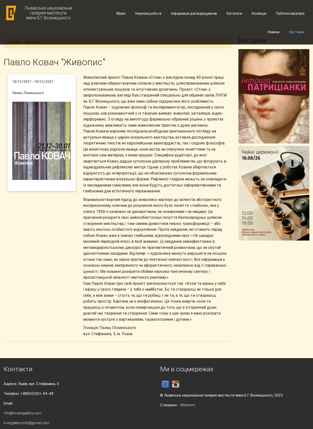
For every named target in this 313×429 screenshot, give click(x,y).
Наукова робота (148, 13)
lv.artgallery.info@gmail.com (26, 422)
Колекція (259, 13)
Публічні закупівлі (290, 13)
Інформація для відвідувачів (194, 13)
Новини (273, 32)
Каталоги (234, 13)
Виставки (296, 32)
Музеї (121, 13)
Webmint (187, 405)
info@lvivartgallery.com (22, 413)
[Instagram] (175, 384)
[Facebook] (165, 384)
